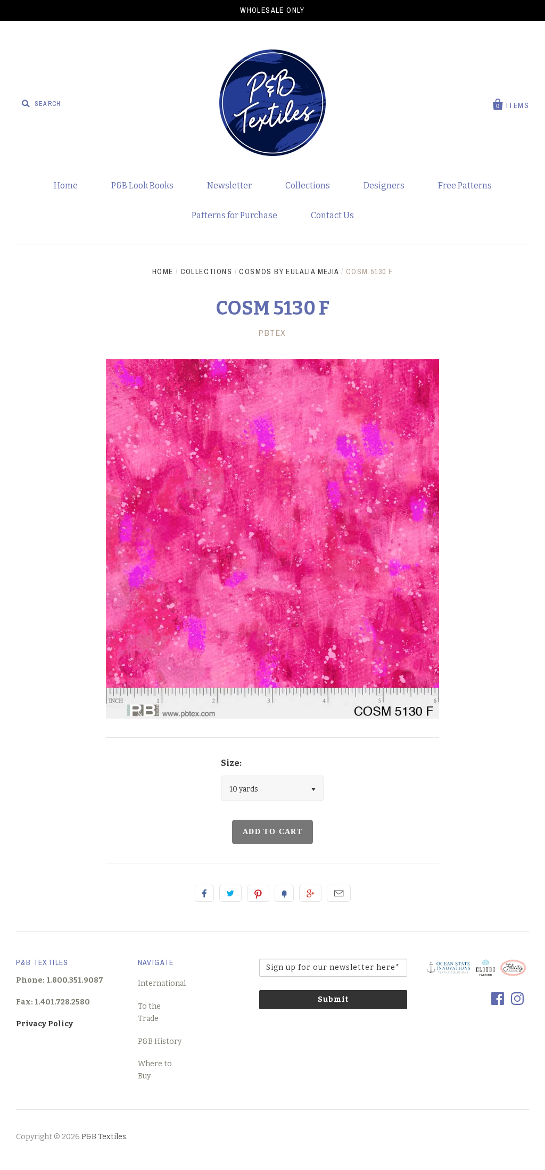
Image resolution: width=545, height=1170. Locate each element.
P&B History (159, 1041)
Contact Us (332, 215)
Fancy (284, 893)
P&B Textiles (103, 1136)
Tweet (230, 893)
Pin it (258, 893)
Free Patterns (465, 185)
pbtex (272, 333)
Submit (333, 999)
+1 (310, 893)
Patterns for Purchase (234, 215)
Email (339, 893)
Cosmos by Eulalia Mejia (288, 271)
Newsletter (229, 185)
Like (204, 893)
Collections (307, 185)
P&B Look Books (142, 185)
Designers (384, 185)
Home (66, 185)
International (162, 983)
